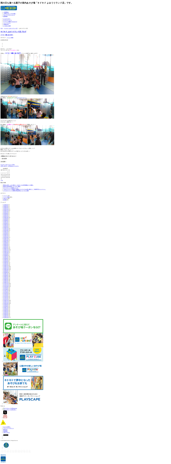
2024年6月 (5, 223)
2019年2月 (5, 263)
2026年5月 (5, 206)
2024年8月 (5, 220)
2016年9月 (5, 304)
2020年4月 (5, 245)
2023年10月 (6, 230)
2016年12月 (6, 300)
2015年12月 (6, 317)
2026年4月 (5, 207)
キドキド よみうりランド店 (10, 28)
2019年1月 (5, 265)
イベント (5, 195)
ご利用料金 (6, 12)
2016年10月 (6, 303)
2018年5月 (5, 276)
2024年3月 (5, 227)
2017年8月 (5, 289)
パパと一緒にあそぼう (7, 35)
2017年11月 (6, 285)
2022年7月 (5, 238)
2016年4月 (5, 311)
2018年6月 (5, 275)
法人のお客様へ (7, 427)
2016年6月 (5, 308)
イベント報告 (10, 37)
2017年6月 (5, 292)
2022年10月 (6, 237)
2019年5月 (5, 259)
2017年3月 (5, 296)
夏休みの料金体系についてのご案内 (11, 186)
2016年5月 (5, 310)
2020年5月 (5, 244)
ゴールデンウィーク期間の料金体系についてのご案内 (16, 190)
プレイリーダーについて (9, 15)
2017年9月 (5, 287)
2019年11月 (6, 251)
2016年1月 (5, 315)
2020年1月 (5, 248)
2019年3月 (5, 262)
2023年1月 (5, 235)
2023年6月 (5, 233)
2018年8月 (5, 272)
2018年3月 (5, 279)
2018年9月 (5, 271)
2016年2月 (5, 314)
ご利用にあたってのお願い (9, 13)
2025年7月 (5, 211)
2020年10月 (6, 240)
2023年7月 (5, 231)
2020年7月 (5, 241)
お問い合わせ (6, 432)
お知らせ (5, 198)
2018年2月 (5, 280)
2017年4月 (5, 294)
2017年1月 (5, 299)
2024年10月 (6, 217)
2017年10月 (6, 286)
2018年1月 (5, 282)
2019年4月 (5, 261)
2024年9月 (5, 218)
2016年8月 (5, 306)
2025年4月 (5, 214)
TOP (2, 28)
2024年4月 (5, 226)
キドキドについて (7, 20)
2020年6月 (5, 242)
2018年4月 (5, 278)
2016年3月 (5, 313)
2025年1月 (5, 216)
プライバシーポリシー (8, 428)
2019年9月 (5, 254)
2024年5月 (5, 224)
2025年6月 (5, 213)
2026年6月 (5, 204)
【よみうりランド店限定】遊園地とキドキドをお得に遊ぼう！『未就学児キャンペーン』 (24, 189)
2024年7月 (5, 221)
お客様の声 (6, 24)
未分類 (4, 199)
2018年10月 (6, 269)
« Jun (2, 180)
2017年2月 (5, 297)
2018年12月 (6, 266)
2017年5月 (5, 293)
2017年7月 (5, 290)
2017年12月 (6, 283)
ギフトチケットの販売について (10, 187)
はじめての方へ (7, 18)
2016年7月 (5, 307)
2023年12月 (6, 228)
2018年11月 (6, 268)
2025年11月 (6, 210)
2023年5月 (5, 234)
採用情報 (5, 16)
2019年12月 (6, 249)
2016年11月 (6, 301)
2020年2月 (5, 247)
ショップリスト (7, 23)
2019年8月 (5, 255)
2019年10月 (6, 252)
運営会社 (5, 429)
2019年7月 (5, 256)
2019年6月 (5, 258)
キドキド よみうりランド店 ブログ (13, 31)
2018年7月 (5, 273)
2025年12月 (6, 209)
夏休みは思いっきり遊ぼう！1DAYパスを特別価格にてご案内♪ (18, 185)
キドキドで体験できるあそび (10, 21)
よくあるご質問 (7, 26)
